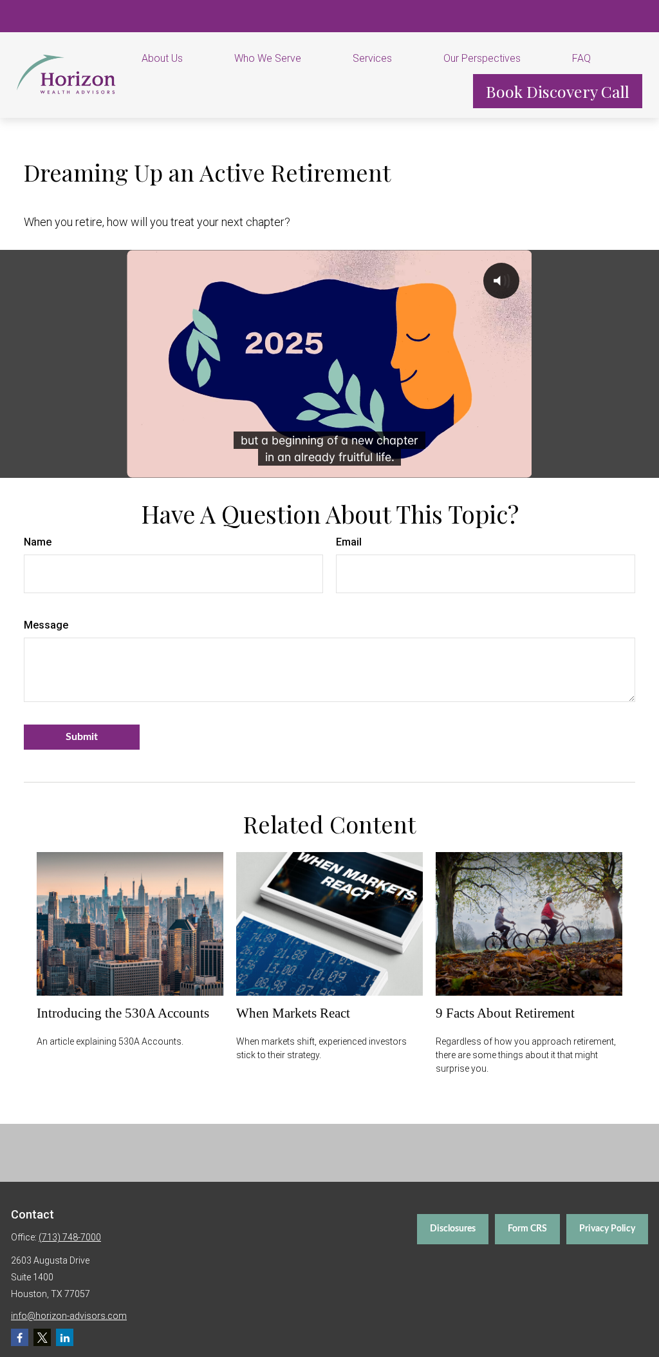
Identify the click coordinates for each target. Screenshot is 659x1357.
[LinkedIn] (64, 1337)
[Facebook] (19, 1337)
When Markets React (293, 1013)
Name (37, 542)
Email (349, 542)
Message (46, 625)
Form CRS (527, 1228)
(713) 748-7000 (70, 1237)
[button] (178, 58)
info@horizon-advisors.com (69, 1316)
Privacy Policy (607, 1228)
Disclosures (453, 1228)
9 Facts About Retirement (505, 1013)
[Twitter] (42, 1337)
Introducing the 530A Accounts (123, 1013)
